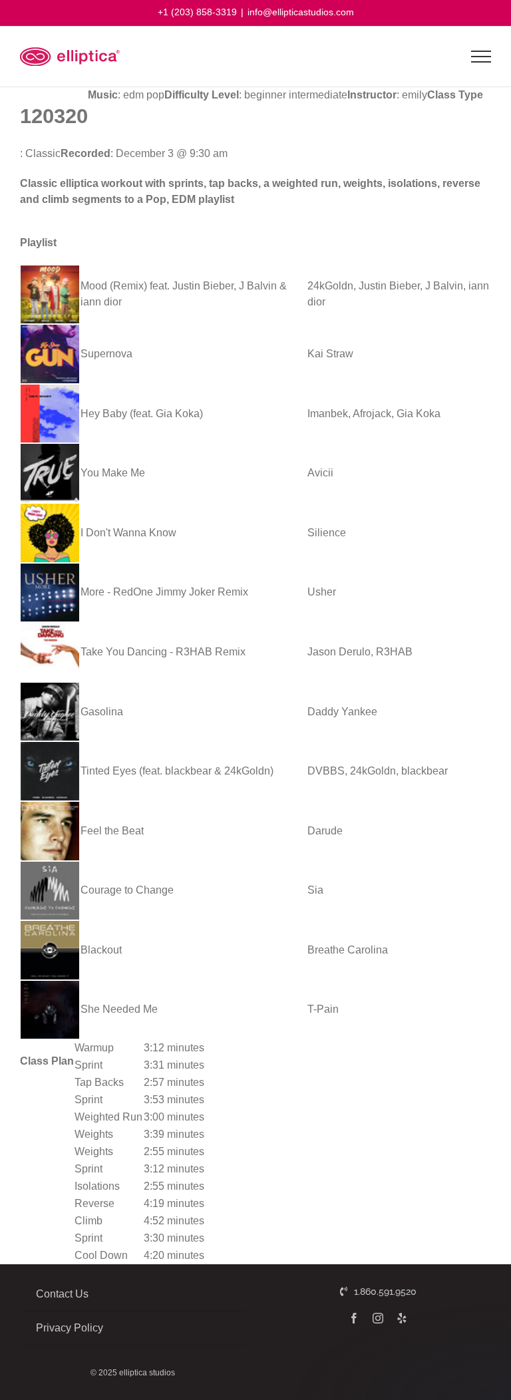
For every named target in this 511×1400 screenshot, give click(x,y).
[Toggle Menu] (481, 57)
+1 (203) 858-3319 (197, 12)
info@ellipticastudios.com (301, 12)
